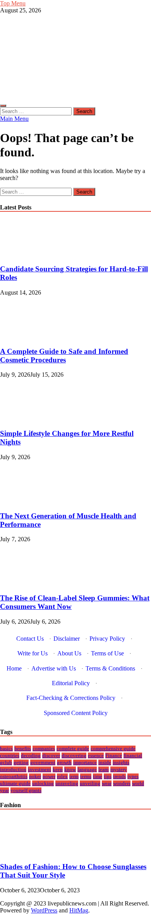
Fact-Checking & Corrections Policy (70, 698)
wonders (121, 783)
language (87, 769)
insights (121, 762)
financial (133, 755)
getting (21, 762)
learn (103, 769)
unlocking (43, 783)
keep (58, 769)
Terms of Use (107, 653)
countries (9, 755)
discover (51, 755)
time (97, 776)
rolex (62, 776)
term (74, 776)
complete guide (73, 748)
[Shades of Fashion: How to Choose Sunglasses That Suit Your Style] (26, 851)
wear (107, 783)
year (4, 790)
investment (39, 769)
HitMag (78, 910)
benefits (22, 748)
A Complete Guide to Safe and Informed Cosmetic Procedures (64, 355)
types (133, 776)
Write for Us (32, 653)
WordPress (44, 910)
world (138, 783)
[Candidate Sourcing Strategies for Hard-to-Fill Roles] (26, 254)
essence (96, 755)
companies (44, 748)
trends (119, 776)
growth (64, 762)
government (42, 762)
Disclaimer (66, 638)
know (70, 769)
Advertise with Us (53, 668)
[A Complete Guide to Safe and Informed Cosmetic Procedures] (26, 336)
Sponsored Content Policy (76, 713)
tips (108, 776)
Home (14, 668)
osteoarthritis (13, 776)
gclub (6, 762)
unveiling (90, 783)
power (49, 776)
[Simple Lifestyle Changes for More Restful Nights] (26, 418)
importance (85, 762)
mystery (118, 769)
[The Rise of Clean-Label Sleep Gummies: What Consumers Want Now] (26, 583)
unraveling (66, 783)
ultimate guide (15, 783)
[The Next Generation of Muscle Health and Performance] (26, 500)
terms (85, 776)
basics (6, 748)
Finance (113, 755)
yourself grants (25, 790)
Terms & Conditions (110, 668)
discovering (74, 755)
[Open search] (3, 106)
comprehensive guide (113, 748)
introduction (13, 769)
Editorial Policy (71, 683)
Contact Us (30, 638)
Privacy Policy (107, 638)
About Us (69, 653)
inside (104, 762)
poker (35, 776)
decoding (31, 755)
